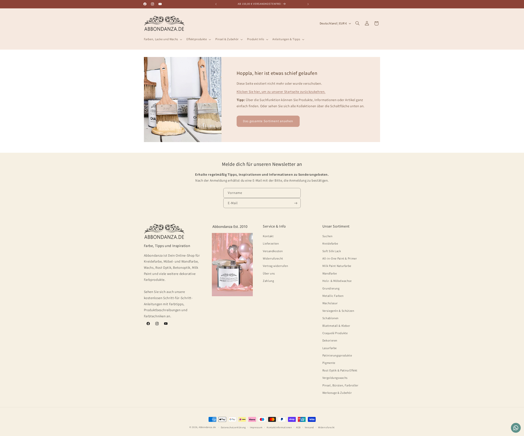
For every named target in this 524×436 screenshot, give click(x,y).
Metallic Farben (332, 295)
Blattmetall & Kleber (336, 325)
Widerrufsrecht (273, 258)
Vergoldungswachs (335, 378)
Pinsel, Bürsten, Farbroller (340, 385)
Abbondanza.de (207, 427)
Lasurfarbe (329, 348)
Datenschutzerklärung (233, 427)
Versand (309, 427)
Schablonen (330, 318)
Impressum (256, 427)
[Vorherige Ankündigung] (215, 4)
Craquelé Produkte (335, 333)
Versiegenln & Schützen (338, 310)
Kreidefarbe (330, 243)
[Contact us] (516, 428)
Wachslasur (330, 303)
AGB (298, 427)
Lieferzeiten (271, 243)
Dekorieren (329, 340)
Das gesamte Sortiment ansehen (268, 121)
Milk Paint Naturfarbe (336, 266)
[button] (162, 39)
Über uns (269, 273)
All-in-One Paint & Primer (339, 258)
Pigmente (328, 363)
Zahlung (268, 281)
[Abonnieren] (295, 203)
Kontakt (268, 236)
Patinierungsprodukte (337, 355)
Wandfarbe (329, 273)
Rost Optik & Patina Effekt (339, 370)
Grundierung (331, 288)
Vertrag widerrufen (275, 266)
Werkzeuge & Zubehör (337, 392)
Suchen (327, 236)
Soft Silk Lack (331, 251)
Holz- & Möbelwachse (337, 281)
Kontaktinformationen (279, 427)
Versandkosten (273, 251)
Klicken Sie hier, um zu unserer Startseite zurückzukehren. (281, 91)
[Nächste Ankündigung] (308, 4)
